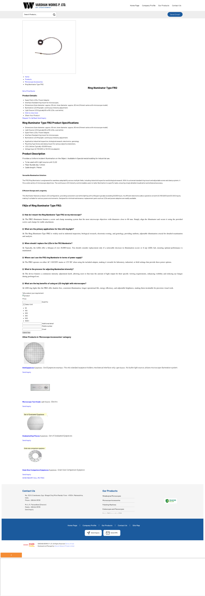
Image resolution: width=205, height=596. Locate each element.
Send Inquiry (42, 118)
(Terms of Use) (69, 544)
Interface (28, 135)
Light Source (29, 130)
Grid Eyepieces (28, 368)
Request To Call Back (29, 118)
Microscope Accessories (111, 500)
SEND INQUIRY (27, 478)
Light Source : (147, 368)
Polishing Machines (109, 505)
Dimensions (29, 127)
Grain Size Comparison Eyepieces (35, 470)
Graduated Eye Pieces (31, 436)
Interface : (85, 368)
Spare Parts (29, 132)
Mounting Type (30, 144)
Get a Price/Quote (28, 91)
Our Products (163, 5)
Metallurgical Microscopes (111, 496)
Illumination (29, 138)
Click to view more (31, 113)
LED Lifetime (29, 146)
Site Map (136, 525)
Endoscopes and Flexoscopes (113, 509)
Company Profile (148, 5)
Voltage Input (29, 149)
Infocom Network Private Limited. (64, 546)
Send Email (175, 14)
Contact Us (176, 5)
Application (29, 141)
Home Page (134, 5)
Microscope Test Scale (31, 402)
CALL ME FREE (38, 478)
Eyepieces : (45, 368)
